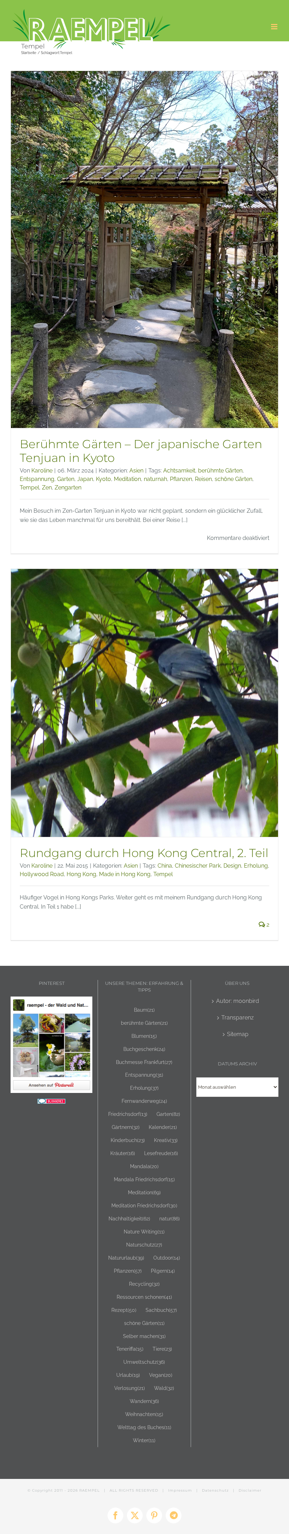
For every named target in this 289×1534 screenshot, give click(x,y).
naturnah (155, 479)
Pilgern (163, 1271)
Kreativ (166, 1140)
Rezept (123, 1310)
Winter (144, 1440)
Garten (65, 479)
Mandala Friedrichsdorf (144, 1179)
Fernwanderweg (144, 1101)
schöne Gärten (233, 479)
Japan (85, 479)
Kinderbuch (128, 1140)
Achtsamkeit (179, 470)
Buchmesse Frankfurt (144, 1062)
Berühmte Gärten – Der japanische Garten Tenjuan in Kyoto (141, 451)
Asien (136, 470)
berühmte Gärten (220, 470)
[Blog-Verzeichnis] (51, 1103)
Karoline (42, 470)
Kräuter (122, 1153)
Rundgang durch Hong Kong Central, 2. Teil (144, 853)
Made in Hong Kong (124, 874)
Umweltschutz (144, 1362)
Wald (164, 1388)
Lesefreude (161, 1153)
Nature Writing (144, 1232)
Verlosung (129, 1388)
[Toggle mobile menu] (274, 26)
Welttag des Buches (144, 1427)
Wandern (144, 1401)
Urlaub (128, 1375)
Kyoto (103, 479)
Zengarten (68, 487)
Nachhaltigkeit (129, 1218)
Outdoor (166, 1258)
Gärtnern (126, 1127)
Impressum (180, 1490)
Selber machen (144, 1336)
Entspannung (37, 479)
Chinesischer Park (198, 865)
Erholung (256, 865)
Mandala (144, 1166)
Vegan (160, 1375)
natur (169, 1218)
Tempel (29, 487)
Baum (144, 1010)
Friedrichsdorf (127, 1114)
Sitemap (237, 1034)
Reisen (203, 479)
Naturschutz (144, 1245)
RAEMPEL (89, 1490)
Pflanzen (181, 479)
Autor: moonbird (237, 1001)
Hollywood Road (42, 874)
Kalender (163, 1127)
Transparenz (237, 1017)
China (165, 865)
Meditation (127, 479)
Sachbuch (161, 1310)
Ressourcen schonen (144, 1297)
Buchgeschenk (144, 1049)
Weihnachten (144, 1414)
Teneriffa (129, 1349)
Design (232, 865)
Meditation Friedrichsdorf (144, 1205)
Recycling (144, 1284)
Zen (47, 487)
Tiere (162, 1349)
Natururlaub (126, 1258)
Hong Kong (81, 874)
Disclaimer (250, 1490)
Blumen (144, 1036)
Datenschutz (215, 1490)
